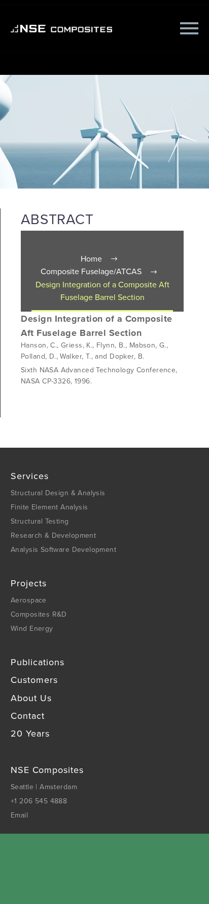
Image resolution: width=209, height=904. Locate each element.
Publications (37, 662)
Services (30, 476)
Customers (34, 679)
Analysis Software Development (63, 549)
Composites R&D (39, 614)
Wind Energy (32, 628)
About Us (31, 698)
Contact (28, 715)
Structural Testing (40, 521)
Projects (29, 583)
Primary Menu (189, 28)
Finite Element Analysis (49, 507)
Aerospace (29, 600)
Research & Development (53, 535)
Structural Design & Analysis (58, 493)
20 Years (30, 733)
